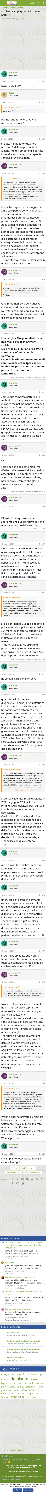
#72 (43, 674)
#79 (43, 1083)
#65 (43, 279)
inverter (34, 1379)
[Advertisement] (23, 43)
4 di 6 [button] (23, 1168)
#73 (43, 695)
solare (4, 1393)
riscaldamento (30, 1390)
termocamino (17, 1396)
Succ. (30, 1168)
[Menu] (4, 2)
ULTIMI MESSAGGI (10, 1238)
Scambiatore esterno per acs (17, 1309)
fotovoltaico (30, 1374)
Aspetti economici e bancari (15, 1288)
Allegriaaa (9, 1262)
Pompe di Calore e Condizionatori (18, 1320)
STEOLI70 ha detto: (10, 178)
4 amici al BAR (10, 1273)
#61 (43, 82)
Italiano (10, 1456)
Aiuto (38, 1460)
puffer (16, 1390)
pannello (39, 1383)
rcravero (6, 18)
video (34, 1397)
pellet (4, 1386)
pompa (20, 1386)
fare (12, 1374)
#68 (43, 455)
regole (28, 1397)
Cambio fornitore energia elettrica (20, 1277)
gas (41, 1374)
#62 (43, 102)
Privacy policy (29, 1460)
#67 (43, 392)
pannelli (28, 1383)
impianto (20, 1378)
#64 (43, 174)
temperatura (32, 1393)
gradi (3, 1379)
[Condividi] (39, 81)
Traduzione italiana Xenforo (11, 1479)
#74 (43, 765)
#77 (43, 951)
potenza (29, 1386)
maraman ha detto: (10, 107)
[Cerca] (43, 3)
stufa (17, 1393)
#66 (43, 334)
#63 (43, 139)
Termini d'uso (17, 1460)
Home (4, 1462)
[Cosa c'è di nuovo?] (37, 3)
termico (4, 1397)
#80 (43, 1154)
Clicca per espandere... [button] (23, 790)
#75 (43, 860)
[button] (2, 1456)
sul (23, 1393)
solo (11, 1393)
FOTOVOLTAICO (11, 1259)
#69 (43, 506)
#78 (43, 982)
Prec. (15, 1168)
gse (8, 1379)
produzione (6, 1390)
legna (4, 1383)
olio (20, 1383)
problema (38, 1386)
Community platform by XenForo (22, 1476)
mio (15, 1383)
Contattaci (6, 1460)
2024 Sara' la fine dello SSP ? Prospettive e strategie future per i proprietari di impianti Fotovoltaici (24, 1245)
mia (10, 1383)
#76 (43, 895)
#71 (43, 593)
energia (5, 1374)
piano (12, 1386)
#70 (43, 544)
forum (18, 1374)
